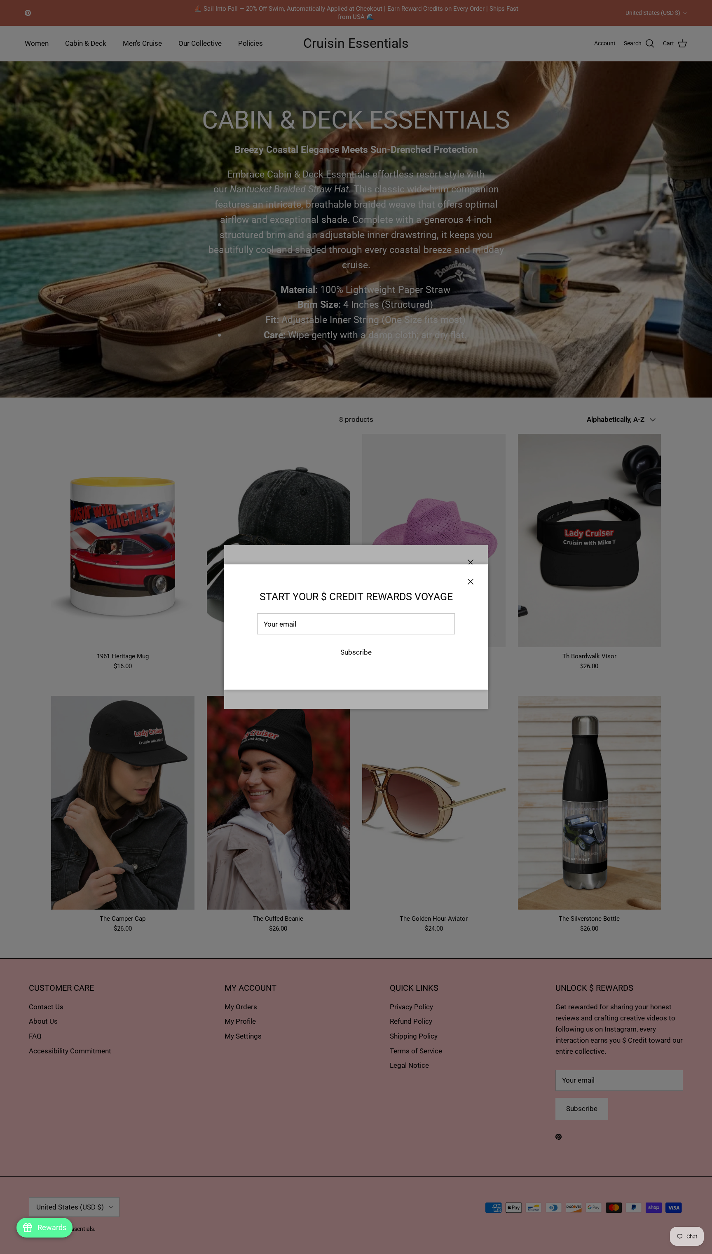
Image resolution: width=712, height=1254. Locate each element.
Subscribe (356, 652)
